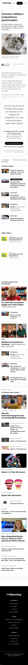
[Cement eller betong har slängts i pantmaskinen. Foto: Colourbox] (14, 44)
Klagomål (14, 625)
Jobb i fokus (6, 233)
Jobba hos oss (14, 641)
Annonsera (14, 609)
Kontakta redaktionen (14, 635)
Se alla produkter (14, 612)
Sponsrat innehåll (14, 628)
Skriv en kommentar (20, 160)
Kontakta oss (14, 638)
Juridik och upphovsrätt (14, 622)
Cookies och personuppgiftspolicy (14, 619)
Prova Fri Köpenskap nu (14, 143)
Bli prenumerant (14, 603)
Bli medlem (14, 606)
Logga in (21, 146)
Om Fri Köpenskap (14, 644)
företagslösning (19, 152)
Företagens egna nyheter (10, 392)
